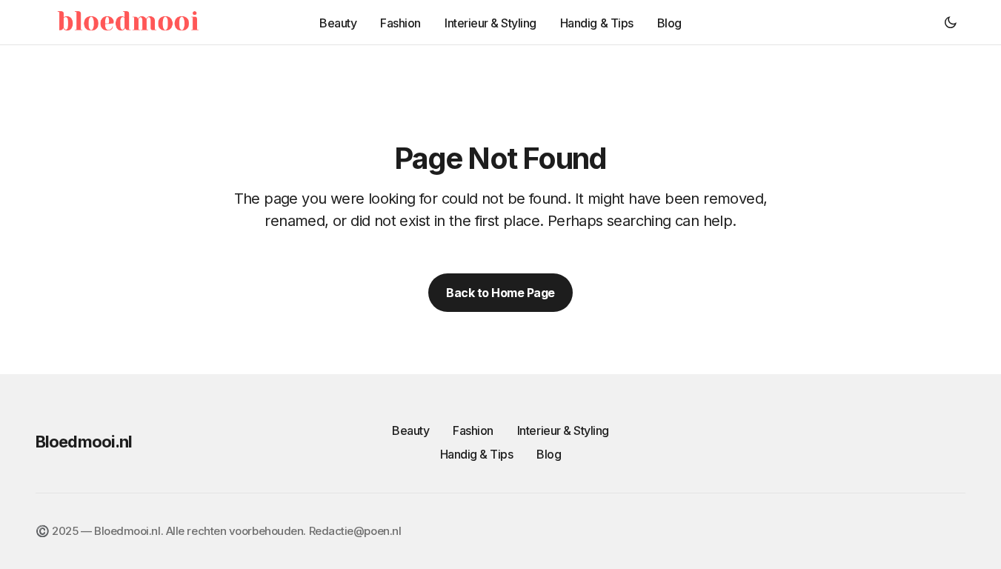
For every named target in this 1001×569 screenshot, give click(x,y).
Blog (548, 454)
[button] (950, 22)
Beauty (410, 430)
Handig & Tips (476, 454)
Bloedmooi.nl (84, 441)
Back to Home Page (500, 292)
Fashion (473, 430)
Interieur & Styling (563, 430)
